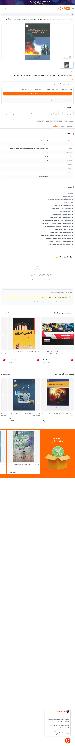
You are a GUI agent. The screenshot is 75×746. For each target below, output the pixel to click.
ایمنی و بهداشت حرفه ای (60, 84)
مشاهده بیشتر (6, 313)
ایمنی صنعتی (49, 121)
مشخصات (69, 126)
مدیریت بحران (40, 121)
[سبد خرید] (6, 8)
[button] (3, 335)
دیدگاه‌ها (55, 126)
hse (66, 121)
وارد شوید (44, 297)
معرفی (62, 126)
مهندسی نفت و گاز (58, 121)
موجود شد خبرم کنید (36, 94)
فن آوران (71, 72)
